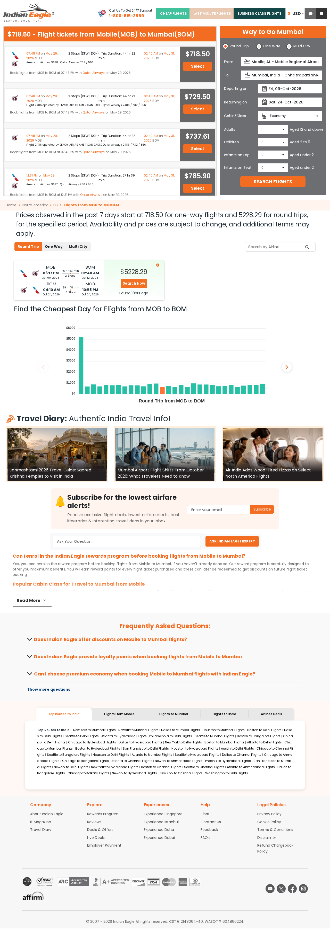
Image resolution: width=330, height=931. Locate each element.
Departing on (236, 88)
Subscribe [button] (262, 509)
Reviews (94, 821)
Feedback (209, 829)
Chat (205, 813)
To (226, 75)
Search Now (134, 283)
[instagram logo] (303, 888)
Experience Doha (159, 829)
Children (231, 142)
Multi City (78, 246)
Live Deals (96, 837)
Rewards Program (103, 813)
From (228, 61)
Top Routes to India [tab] (63, 714)
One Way (54, 246)
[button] (310, 13)
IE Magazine (40, 821)
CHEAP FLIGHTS (173, 13)
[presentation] (247, 61)
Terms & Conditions (275, 829)
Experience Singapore (163, 813)
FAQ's (205, 837)
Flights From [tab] (119, 714)
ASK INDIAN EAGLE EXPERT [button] (232, 541)
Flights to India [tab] (224, 714)
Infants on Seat (238, 167)
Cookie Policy (269, 821)
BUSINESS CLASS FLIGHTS (259, 13)
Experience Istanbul (161, 821)
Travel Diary (40, 829)
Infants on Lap (237, 154)
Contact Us (211, 821)
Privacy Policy (269, 813)
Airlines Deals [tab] (271, 714)
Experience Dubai (159, 837)
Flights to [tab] (173, 714)
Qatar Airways (93, 73)
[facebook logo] (292, 888)
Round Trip (28, 246)
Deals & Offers (100, 829)
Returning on (235, 102)
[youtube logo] (270, 888)
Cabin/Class (235, 115)
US (55, 205)
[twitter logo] (281, 888)
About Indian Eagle (46, 813)
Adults (229, 129)
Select (197, 66)
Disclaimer (266, 837)
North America (35, 205)
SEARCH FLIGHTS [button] (273, 181)
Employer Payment (104, 845)
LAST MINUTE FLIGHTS (212, 13)
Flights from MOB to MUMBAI (91, 205)
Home (12, 205)
